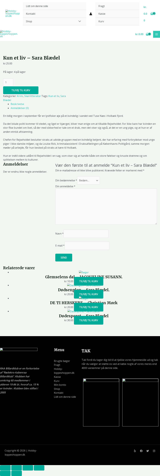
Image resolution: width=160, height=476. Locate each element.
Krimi (20, 96)
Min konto (60, 385)
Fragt (101, 6)
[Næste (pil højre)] (16, 473)
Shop (29, 21)
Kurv (101, 21)
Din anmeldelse (65, 186)
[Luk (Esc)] (39, 468)
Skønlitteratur (32, 96)
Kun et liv (53, 96)
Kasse (101, 13)
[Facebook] (141, 451)
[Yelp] (135, 451)
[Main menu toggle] (156, 34)
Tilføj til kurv (20, 90)
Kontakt (30, 13)
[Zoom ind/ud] (5, 468)
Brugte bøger (62, 361)
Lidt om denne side (37, 6)
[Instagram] (154, 451)
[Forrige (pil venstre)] (5, 473)
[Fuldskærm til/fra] (16, 468)
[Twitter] (147, 451)
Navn (59, 233)
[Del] (27, 468)
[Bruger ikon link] (90, 13)
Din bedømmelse (66, 180)
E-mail (60, 245)
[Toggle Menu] (79, 21)
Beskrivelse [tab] (17, 104)
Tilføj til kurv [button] (88, 281)
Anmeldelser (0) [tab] (20, 108)
